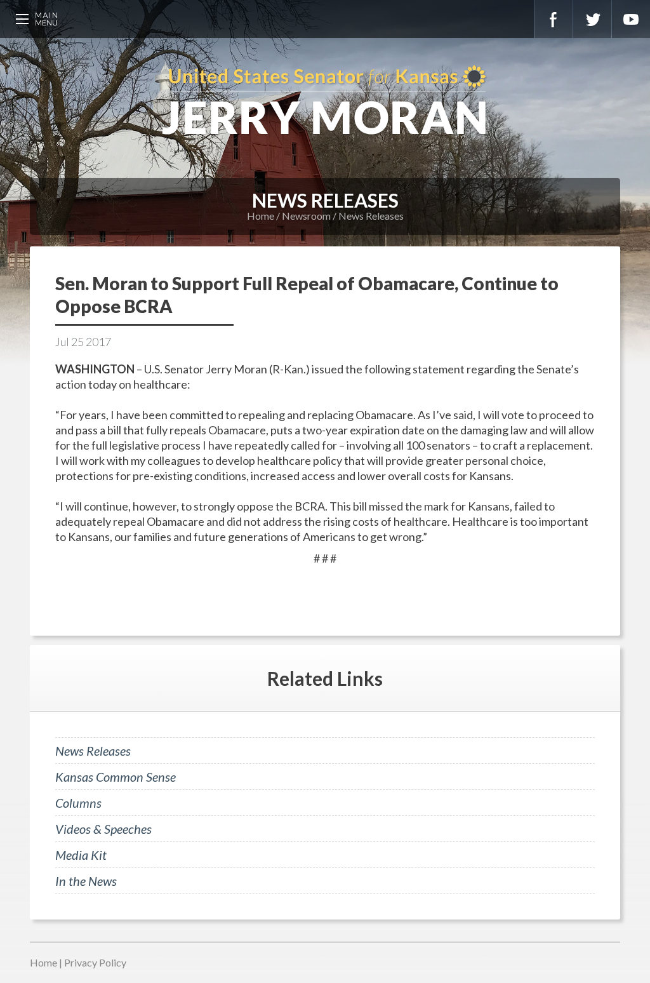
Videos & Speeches (103, 828)
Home (260, 216)
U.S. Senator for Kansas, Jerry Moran (325, 101)
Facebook (553, 19)
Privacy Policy (95, 962)
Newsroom (306, 216)
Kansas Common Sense (115, 776)
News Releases (371, 216)
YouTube (631, 19)
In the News (86, 880)
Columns (78, 802)
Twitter (592, 19)
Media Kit (81, 854)
